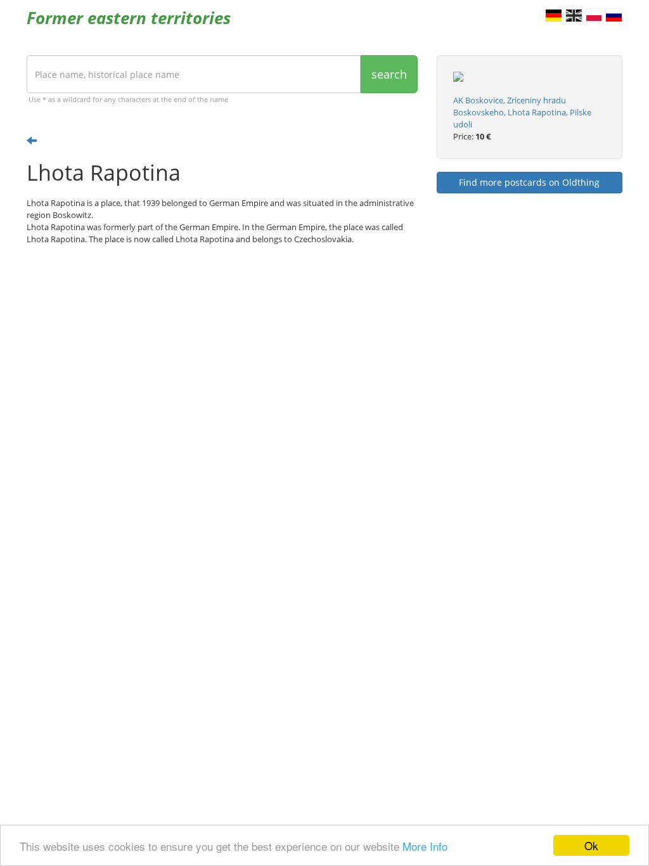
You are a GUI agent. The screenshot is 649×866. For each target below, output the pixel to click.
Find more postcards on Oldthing (529, 182)
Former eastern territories (129, 17)
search (389, 74)
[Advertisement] (222, 353)
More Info (424, 846)
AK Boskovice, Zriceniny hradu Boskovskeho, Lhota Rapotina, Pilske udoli (522, 112)
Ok (591, 845)
